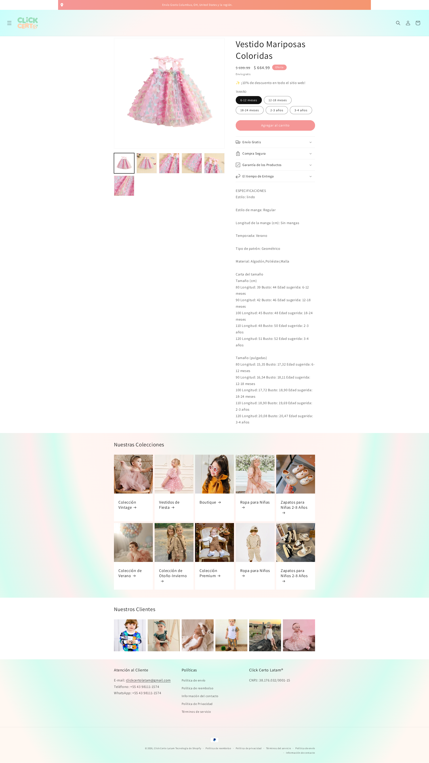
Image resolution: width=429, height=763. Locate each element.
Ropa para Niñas (255, 502)
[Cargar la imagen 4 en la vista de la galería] (192, 163)
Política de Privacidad (197, 704)
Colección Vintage (127, 505)
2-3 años (276, 110)
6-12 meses (248, 100)
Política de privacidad (249, 748)
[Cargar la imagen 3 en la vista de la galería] (169, 163)
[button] (9, 23)
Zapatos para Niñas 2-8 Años (294, 505)
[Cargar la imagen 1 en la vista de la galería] (124, 163)
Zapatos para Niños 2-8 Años (294, 573)
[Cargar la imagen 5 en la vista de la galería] (214, 163)
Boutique (208, 502)
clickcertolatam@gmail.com (148, 680)
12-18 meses (278, 100)
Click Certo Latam (164, 748)
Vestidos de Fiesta (169, 505)
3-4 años (300, 110)
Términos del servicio (278, 748)
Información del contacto (200, 696)
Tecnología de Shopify (188, 748)
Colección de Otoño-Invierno (173, 573)
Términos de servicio (196, 712)
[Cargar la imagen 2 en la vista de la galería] (147, 163)
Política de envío (194, 680)
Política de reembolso (198, 688)
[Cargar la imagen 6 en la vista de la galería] (124, 186)
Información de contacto (300, 752)
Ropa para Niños (255, 570)
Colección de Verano (130, 573)
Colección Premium (208, 573)
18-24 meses (249, 110)
